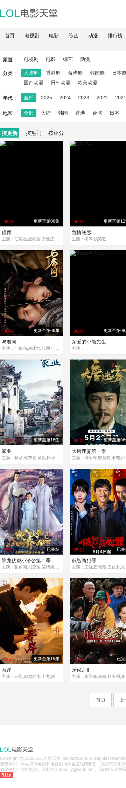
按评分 (56, 133)
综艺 (73, 35)
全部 (29, 97)
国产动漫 (33, 82)
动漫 (93, 35)
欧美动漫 (87, 82)
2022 (102, 97)
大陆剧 (31, 73)
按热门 (34, 133)
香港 (80, 113)
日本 (114, 113)
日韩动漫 (60, 82)
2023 (83, 97)
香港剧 (53, 73)
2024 (65, 97)
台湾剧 (75, 73)
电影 (54, 35)
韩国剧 (97, 73)
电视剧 (31, 35)
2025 (46, 97)
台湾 (97, 113)
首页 (10, 35)
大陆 (46, 113)
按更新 (10, 133)
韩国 (63, 113)
